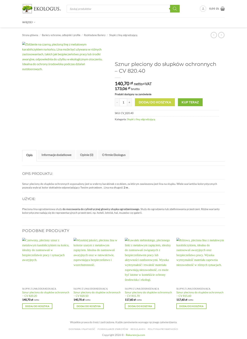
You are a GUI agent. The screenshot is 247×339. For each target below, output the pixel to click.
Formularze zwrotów (113, 329)
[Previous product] (221, 35)
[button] (203, 9)
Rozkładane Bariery (95, 35)
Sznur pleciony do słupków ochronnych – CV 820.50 (97, 294)
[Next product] (214, 35)
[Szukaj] (175, 9)
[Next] (224, 276)
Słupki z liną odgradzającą (123, 35)
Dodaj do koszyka (155, 102)
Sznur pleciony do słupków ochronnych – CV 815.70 (148, 294)
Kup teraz (190, 102)
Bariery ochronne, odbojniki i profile (61, 35)
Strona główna (30, 35)
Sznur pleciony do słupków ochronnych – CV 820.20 (45, 294)
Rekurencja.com (135, 334)
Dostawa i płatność (82, 329)
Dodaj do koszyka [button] (37, 306)
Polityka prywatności (163, 329)
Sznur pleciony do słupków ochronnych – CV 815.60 (199, 294)
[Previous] (22, 276)
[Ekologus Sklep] (41, 8)
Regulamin (138, 329)
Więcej (27, 22)
